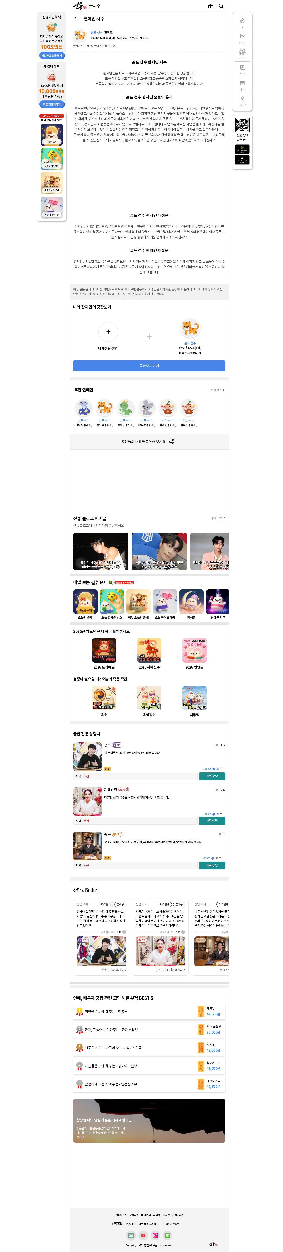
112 (223, 745)
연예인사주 (178, 1215)
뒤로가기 (76, 18)
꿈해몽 (156, 1215)
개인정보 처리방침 (149, 1223)
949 (223, 789)
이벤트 (210, 6)
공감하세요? (111, 932)
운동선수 (216, 390)
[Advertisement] (149, 177)
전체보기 (217, 519)
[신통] (79, 6)
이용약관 (131, 1224)
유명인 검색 (221, 6)
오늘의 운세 (121, 1214)
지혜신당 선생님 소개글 (169, 970)
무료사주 (134, 1215)
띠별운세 (146, 1215)
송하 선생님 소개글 (113, 970)
